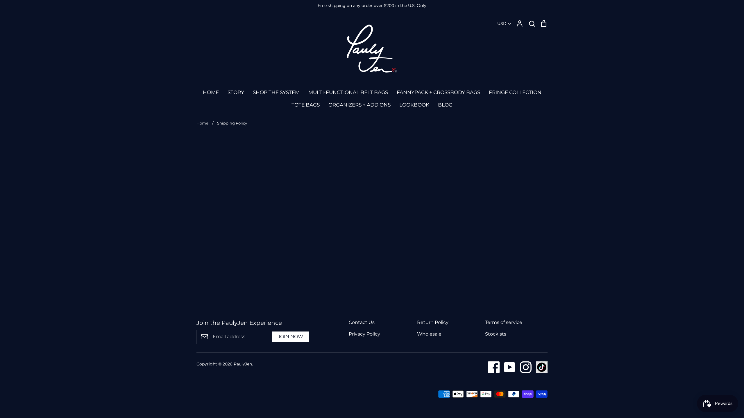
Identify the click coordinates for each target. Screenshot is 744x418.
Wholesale (429, 334)
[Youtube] (508, 367)
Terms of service (503, 322)
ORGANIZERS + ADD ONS (359, 105)
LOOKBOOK (414, 105)
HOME (211, 92)
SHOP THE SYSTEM (276, 92)
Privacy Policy (364, 334)
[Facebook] (492, 367)
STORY (236, 92)
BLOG (445, 105)
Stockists (495, 334)
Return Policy (432, 322)
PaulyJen (243, 364)
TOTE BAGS (305, 105)
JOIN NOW (290, 336)
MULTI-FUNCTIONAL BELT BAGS (348, 92)
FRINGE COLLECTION (515, 92)
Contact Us (362, 322)
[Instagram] (524, 367)
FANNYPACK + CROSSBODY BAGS (438, 92)
